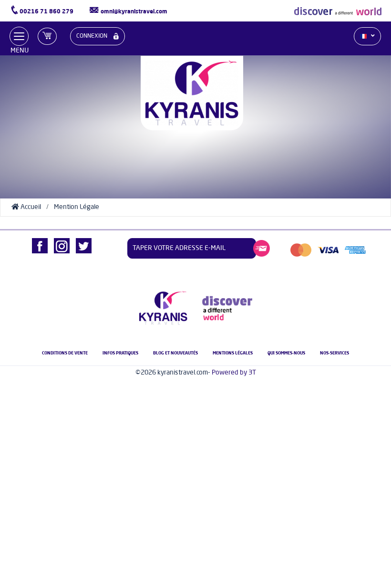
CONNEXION (92, 36)
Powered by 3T (234, 372)
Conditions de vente (65, 353)
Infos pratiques (120, 353)
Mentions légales (233, 353)
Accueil (30, 207)
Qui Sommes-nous (286, 353)
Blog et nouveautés (175, 353)
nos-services (334, 353)
